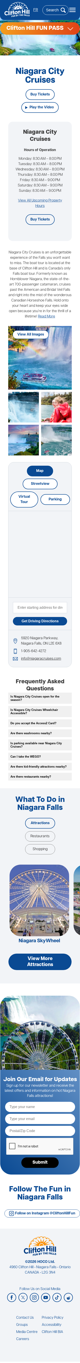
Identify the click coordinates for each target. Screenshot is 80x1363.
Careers (22, 1339)
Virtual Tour (24, 499)
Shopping (40, 849)
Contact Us (25, 1318)
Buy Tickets (40, 94)
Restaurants (40, 836)
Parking (55, 499)
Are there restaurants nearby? (30, 776)
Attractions (40, 823)
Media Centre (27, 1332)
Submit (40, 1162)
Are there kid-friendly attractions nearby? (38, 766)
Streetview (40, 484)
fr (35, 10)
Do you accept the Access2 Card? (33, 723)
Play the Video (42, 107)
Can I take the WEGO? (25, 756)
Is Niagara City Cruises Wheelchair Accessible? (34, 711)
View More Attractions (40, 961)
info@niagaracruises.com (41, 659)
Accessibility (51, 1325)
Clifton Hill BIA (52, 1332)
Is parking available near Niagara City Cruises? (36, 745)
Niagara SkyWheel (39, 941)
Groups (22, 1325)
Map (40, 471)
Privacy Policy (52, 1318)
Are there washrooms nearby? (31, 733)
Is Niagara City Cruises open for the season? (34, 698)
